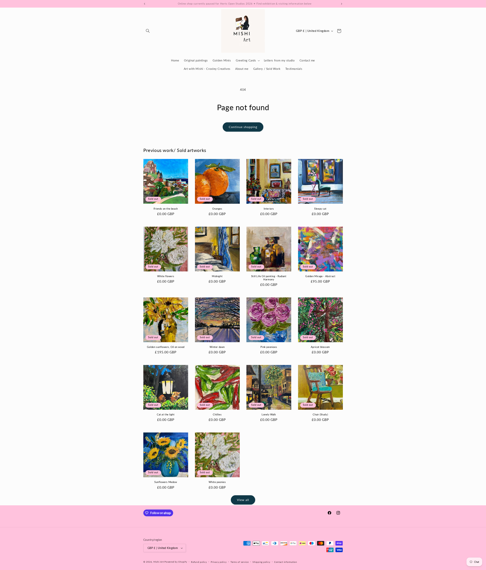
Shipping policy (261, 562)
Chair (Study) (320, 414)
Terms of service (239, 562)
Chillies (217, 414)
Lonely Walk (269, 414)
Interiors (269, 208)
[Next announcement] (341, 4)
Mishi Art (158, 562)
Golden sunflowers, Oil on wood (166, 346)
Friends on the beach (166, 208)
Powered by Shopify (175, 562)
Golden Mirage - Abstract (320, 276)
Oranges (217, 208)
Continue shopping (243, 127)
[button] (147, 31)
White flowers (165, 276)
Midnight (217, 276)
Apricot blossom (320, 346)
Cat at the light (166, 414)
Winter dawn (217, 346)
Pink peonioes (268, 346)
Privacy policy (218, 562)
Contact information (285, 562)
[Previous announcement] (144, 4)
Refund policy (199, 562)
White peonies (217, 482)
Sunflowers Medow (165, 482)
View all (243, 500)
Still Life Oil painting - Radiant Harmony (268, 278)
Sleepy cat (320, 208)
